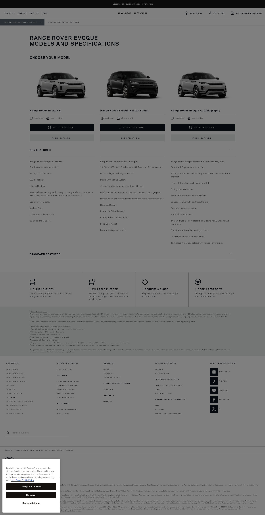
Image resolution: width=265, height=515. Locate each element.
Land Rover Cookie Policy (22, 480)
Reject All (31, 495)
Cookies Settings (31, 503)
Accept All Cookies (31, 487)
